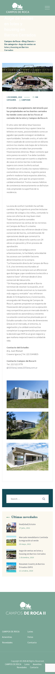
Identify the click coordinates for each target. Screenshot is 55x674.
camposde (25, 100)
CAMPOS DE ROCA (10, 631)
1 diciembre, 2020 (26, 557)
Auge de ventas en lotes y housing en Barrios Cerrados (32, 552)
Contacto (32, 642)
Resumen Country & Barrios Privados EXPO (32, 566)
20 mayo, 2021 (25, 544)
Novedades (7, 642)
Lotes (30, 631)
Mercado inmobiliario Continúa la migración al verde (33, 539)
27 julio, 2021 (24, 528)
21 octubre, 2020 (26, 571)
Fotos (30, 637)
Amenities (7, 637)
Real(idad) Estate (27, 524)
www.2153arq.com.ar (27, 367)
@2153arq (12, 367)
